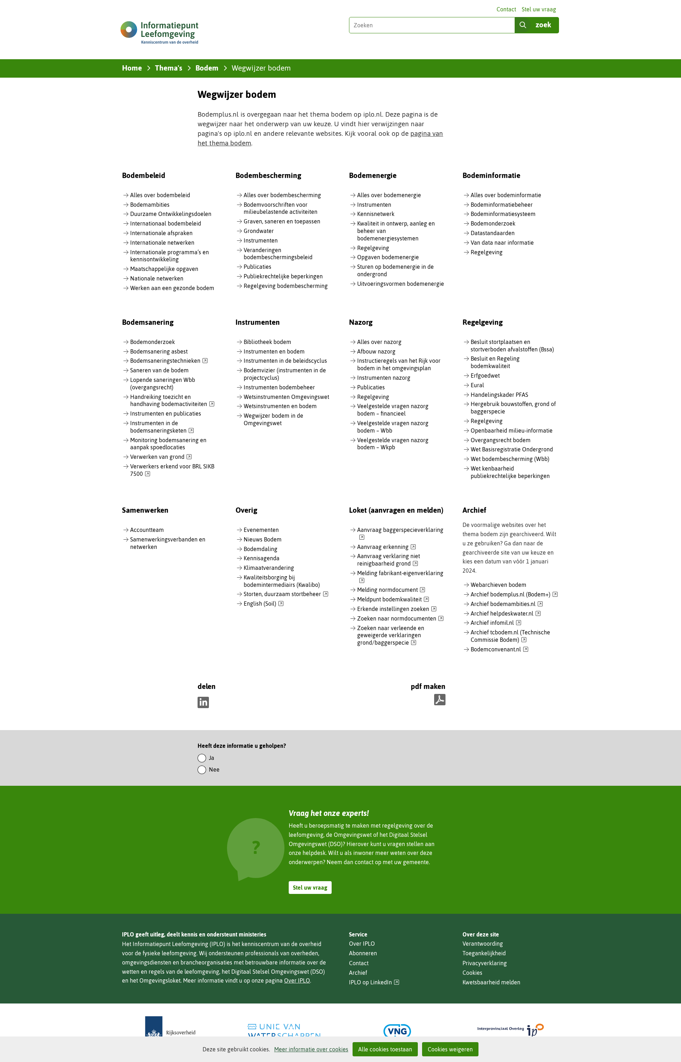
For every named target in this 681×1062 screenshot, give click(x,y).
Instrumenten (261, 240)
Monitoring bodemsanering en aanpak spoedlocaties (168, 444)
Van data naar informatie (502, 242)
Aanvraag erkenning (386, 547)
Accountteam (147, 530)
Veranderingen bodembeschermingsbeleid (278, 254)
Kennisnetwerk (375, 214)
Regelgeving (373, 248)
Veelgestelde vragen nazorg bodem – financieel (392, 410)
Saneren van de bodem (159, 370)
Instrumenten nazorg (383, 377)
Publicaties (257, 266)
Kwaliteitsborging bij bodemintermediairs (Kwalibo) (282, 581)
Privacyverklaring (485, 963)
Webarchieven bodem (498, 585)
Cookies (472, 972)
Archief (358, 972)
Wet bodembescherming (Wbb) (510, 459)
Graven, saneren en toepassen (282, 221)
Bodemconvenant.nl (499, 649)
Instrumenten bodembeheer (279, 387)
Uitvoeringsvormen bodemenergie (400, 283)
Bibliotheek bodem (267, 342)
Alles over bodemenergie (389, 195)
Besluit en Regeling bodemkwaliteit (495, 362)
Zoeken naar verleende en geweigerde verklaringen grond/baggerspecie (390, 636)
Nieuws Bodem (263, 539)
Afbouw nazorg (376, 351)
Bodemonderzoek (493, 223)
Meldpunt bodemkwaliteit (393, 599)
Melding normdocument (391, 590)
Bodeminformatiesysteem (503, 214)
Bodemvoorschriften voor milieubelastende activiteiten (280, 208)
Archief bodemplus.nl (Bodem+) (514, 594)
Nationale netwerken (156, 278)
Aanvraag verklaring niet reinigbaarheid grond (388, 560)
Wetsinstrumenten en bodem (280, 406)
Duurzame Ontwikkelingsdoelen (170, 214)
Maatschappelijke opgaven (164, 269)
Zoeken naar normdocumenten (400, 618)
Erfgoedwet (485, 375)
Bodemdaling (260, 549)
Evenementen (261, 530)
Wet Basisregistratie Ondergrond (512, 449)
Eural (477, 385)
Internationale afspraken (161, 233)
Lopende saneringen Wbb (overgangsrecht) (162, 383)
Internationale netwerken (162, 242)
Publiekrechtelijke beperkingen (283, 276)
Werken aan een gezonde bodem (172, 288)
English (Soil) (264, 603)
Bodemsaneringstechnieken (169, 361)
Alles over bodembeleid (160, 195)
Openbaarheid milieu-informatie (512, 430)
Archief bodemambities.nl (507, 604)
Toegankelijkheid (484, 953)
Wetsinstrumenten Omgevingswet (286, 397)
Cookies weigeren (450, 1049)
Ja (211, 758)
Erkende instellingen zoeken (397, 609)
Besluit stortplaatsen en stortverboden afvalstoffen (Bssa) (512, 345)
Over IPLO (297, 980)
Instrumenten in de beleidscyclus (285, 360)
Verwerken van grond (161, 457)
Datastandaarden (493, 233)
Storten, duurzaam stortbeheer (286, 594)
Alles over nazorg (379, 342)
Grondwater (259, 231)
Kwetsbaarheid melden (491, 982)
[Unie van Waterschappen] (283, 1031)
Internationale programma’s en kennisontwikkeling (169, 256)
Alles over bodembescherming (282, 195)
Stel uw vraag (539, 9)
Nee (214, 769)
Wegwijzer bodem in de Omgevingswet (273, 419)
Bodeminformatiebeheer (502, 204)
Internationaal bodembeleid (165, 223)
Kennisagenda (261, 558)
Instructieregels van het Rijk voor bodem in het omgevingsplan (399, 364)
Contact (506, 9)
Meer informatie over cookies (311, 1049)
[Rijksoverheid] (170, 1031)
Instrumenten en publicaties (165, 413)
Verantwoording (483, 943)
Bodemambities (150, 204)
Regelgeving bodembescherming (286, 286)
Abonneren (363, 953)
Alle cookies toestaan (385, 1049)
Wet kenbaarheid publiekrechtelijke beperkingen (510, 472)
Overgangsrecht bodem (501, 440)
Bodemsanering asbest (159, 351)
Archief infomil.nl (496, 623)
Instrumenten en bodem (274, 351)
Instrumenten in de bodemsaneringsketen (162, 427)
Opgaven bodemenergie (388, 257)
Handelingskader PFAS (499, 394)
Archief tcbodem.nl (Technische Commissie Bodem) (510, 636)
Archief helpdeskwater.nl (506, 613)
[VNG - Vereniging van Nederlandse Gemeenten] (397, 1031)
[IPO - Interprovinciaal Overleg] (510, 1031)
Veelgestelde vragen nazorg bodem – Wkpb (392, 444)
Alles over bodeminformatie (506, 195)
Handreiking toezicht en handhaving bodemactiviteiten (172, 401)
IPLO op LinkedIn (374, 982)
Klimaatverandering (269, 568)
